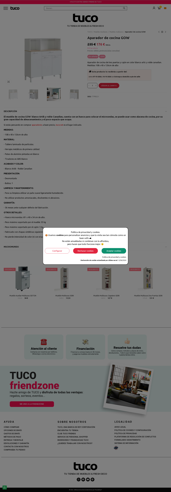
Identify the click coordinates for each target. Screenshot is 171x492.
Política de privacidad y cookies (114, 257)
